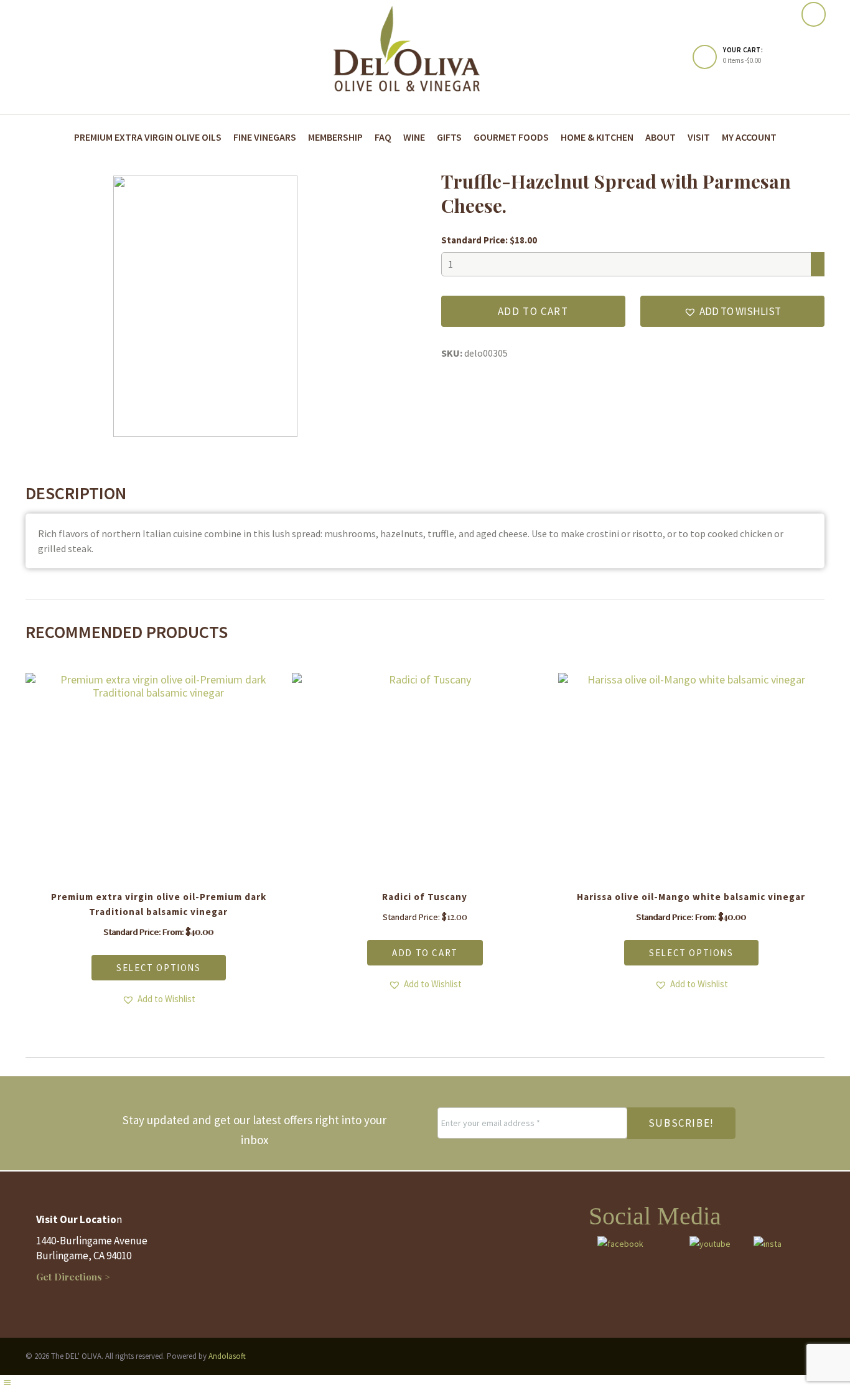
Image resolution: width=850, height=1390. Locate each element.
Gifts (449, 137)
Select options (158, 968)
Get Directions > (73, 1276)
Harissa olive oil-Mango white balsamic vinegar (691, 897)
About (660, 137)
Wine (414, 137)
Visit (699, 137)
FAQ (383, 137)
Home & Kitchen (597, 137)
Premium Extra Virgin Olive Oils (148, 137)
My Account (749, 137)
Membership (335, 137)
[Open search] (813, 15)
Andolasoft (227, 1356)
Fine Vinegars (264, 137)
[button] (732, 311)
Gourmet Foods (511, 137)
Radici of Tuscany (424, 897)
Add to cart (533, 311)
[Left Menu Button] (7, 1382)
